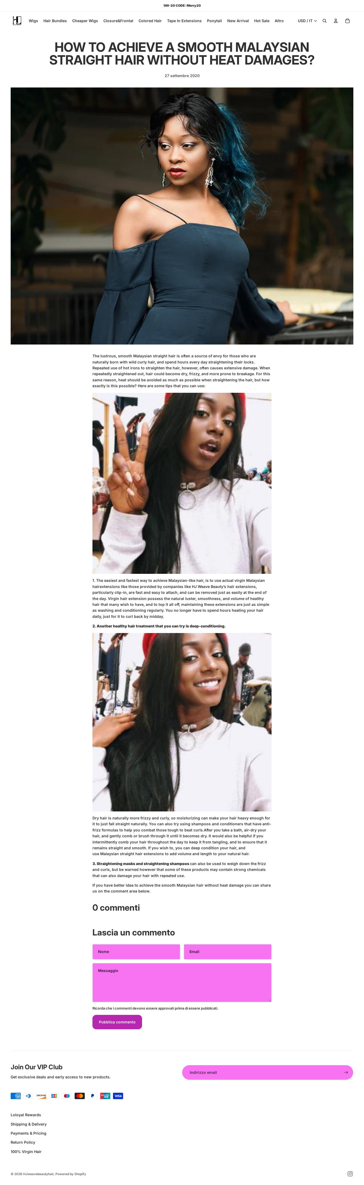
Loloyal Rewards (26, 1114)
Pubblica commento (117, 1022)
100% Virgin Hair (26, 1151)
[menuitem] (279, 21)
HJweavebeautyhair (38, 1174)
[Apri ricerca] (324, 21)
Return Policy (23, 1142)
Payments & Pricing (28, 1133)
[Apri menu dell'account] (336, 21)
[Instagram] (350, 1174)
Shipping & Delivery (29, 1124)
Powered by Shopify (70, 1174)
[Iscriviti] (346, 1072)
